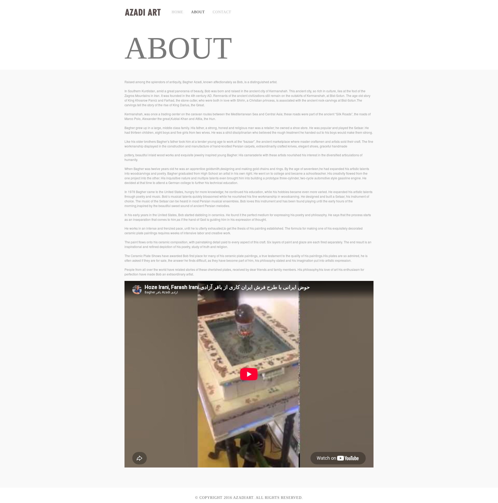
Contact (222, 12)
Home (177, 12)
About (198, 12)
